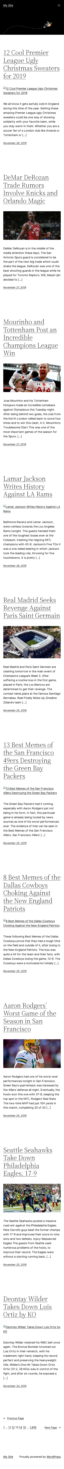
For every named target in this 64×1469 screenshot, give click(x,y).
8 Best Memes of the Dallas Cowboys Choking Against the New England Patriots (32, 892)
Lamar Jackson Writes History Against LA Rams (27, 486)
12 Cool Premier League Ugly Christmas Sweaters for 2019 (31, 64)
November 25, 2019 (15, 710)
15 (24, 1427)
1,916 (33, 1427)
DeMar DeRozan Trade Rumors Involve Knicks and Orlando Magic (30, 189)
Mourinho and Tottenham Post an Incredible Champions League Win (30, 337)
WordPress (54, 1456)
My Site (8, 5)
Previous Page (13, 1418)
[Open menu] (59, 5)
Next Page (53, 1427)
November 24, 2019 (14, 1385)
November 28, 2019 (15, 143)
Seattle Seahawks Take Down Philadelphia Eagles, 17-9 (27, 1161)
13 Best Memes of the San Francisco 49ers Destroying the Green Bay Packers (28, 760)
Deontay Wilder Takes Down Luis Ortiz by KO (27, 1306)
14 (20, 1427)
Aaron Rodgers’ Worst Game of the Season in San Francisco (29, 1017)
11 (9, 1427)
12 (13, 1427)
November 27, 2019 (14, 287)
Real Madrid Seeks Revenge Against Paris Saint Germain (31, 608)
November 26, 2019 (14, 565)
